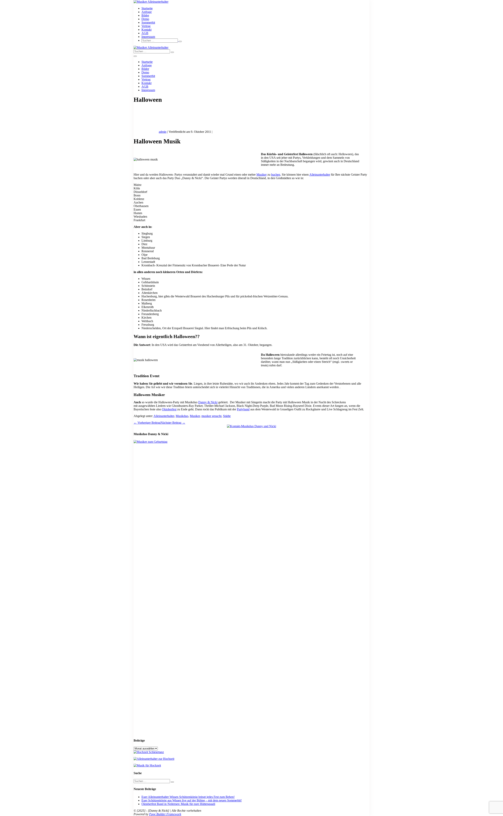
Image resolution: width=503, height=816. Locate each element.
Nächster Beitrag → (173, 422)
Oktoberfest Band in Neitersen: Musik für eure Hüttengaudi (178, 804)
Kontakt (146, 29)
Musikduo (182, 416)
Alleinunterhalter (319, 174)
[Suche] (180, 41)
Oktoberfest (169, 409)
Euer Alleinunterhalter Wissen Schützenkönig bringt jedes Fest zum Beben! (188, 797)
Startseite (147, 8)
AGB (144, 33)
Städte (227, 416)
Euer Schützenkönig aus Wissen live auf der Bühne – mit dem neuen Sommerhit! (191, 800)
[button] (255, 41)
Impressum (148, 36)
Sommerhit (148, 22)
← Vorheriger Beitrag (147, 422)
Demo (145, 19)
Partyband (243, 409)
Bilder (145, 15)
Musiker (261, 174)
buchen (275, 174)
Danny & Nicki (208, 402)
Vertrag (146, 26)
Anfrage (146, 12)
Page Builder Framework (165, 814)
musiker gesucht (211, 416)
